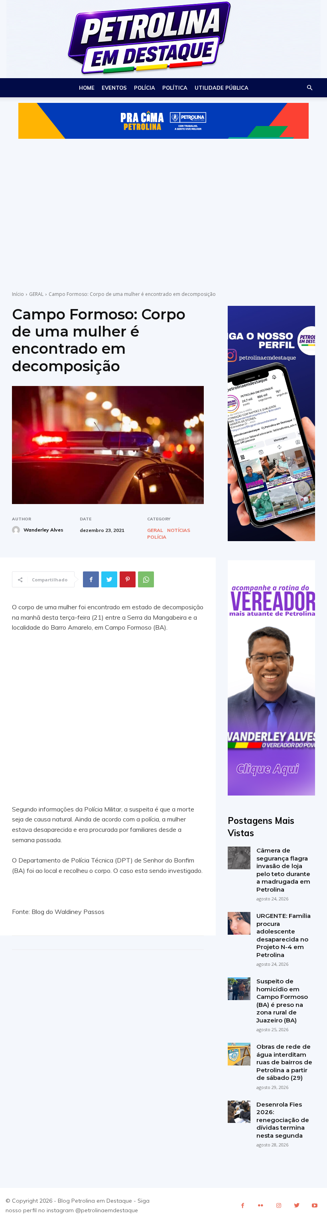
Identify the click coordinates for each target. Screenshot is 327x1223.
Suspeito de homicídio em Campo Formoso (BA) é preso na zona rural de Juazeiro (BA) (282, 1000)
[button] (309, 88)
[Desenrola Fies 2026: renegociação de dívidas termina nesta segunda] (239, 1112)
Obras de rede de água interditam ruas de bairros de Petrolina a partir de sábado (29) (284, 1062)
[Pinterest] (128, 579)
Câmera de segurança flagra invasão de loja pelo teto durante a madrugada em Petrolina (283, 870)
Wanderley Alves (43, 530)
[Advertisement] (163, 207)
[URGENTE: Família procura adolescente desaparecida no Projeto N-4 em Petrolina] (239, 923)
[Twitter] (109, 579)
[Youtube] (314, 1206)
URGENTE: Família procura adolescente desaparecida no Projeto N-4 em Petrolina (283, 935)
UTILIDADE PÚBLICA (221, 88)
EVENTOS (114, 88)
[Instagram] (279, 1206)
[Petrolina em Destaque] (163, 39)
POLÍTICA (174, 88)
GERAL (36, 294)
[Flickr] (261, 1206)
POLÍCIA (144, 88)
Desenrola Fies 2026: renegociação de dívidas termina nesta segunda (282, 1120)
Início (18, 294)
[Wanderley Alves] (17, 530)
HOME (87, 88)
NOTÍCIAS (178, 530)
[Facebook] (91, 579)
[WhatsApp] (146, 579)
